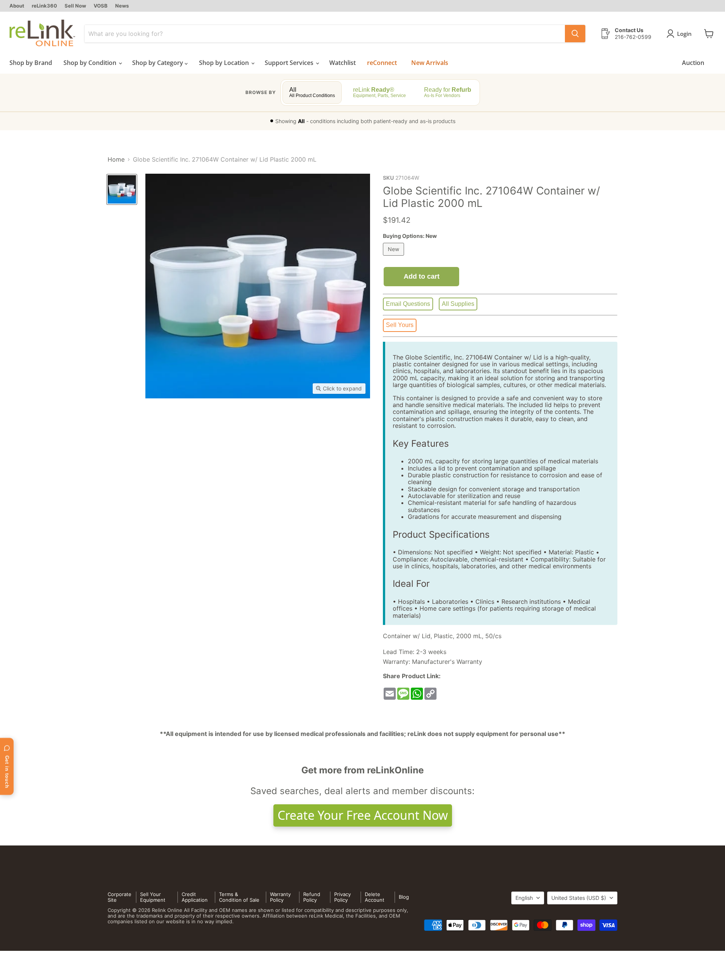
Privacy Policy (342, 897)
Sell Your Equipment (152, 897)
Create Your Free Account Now (363, 815)
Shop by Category (158, 63)
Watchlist (342, 63)
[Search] (575, 33)
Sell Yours (399, 325)
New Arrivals (429, 63)
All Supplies (458, 304)
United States (578, 898)
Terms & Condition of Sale (239, 897)
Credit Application (195, 897)
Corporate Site (119, 897)
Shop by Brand (30, 63)
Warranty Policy (280, 897)
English (524, 898)
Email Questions (408, 304)
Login (684, 33)
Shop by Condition (90, 63)
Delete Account (374, 897)
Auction (693, 63)
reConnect (382, 63)
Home (116, 159)
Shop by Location (224, 63)
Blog (404, 897)
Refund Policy (311, 897)
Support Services (290, 63)
